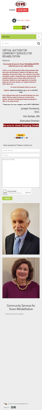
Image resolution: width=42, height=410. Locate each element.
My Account (18, 27)
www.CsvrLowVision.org (17, 90)
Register (27, 20)
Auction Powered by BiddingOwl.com (18, 404)
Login (22, 20)
